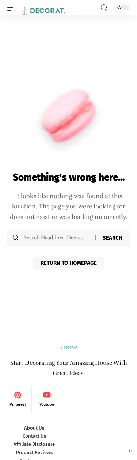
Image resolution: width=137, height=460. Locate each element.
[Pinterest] (18, 399)
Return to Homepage (69, 263)
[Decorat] (43, 7)
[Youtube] (47, 399)
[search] (104, 8)
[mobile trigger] (13, 7)
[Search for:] (56, 238)
